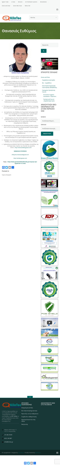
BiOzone (20, 2)
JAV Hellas (14, 416)
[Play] (49, 184)
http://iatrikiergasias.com (20, 158)
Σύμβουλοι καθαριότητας (29, 417)
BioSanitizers (43, 2)
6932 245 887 (8, 438)
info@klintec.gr (8, 442)
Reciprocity (24, 424)
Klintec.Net (27, 5)
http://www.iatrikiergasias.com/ (23, 147)
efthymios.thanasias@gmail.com (20, 154)
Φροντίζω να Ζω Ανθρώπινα (29, 414)
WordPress (38, 452)
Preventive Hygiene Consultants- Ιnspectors (49, 95)
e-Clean (13, 2)
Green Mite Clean (17, 5)
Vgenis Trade (5, 2)
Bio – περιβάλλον (47, 83)
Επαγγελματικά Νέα (27, 408)
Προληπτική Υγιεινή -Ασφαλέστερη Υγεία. (49, 100)
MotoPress (21, 452)
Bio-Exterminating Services (29, 411)
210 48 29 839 (8, 435)
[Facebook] (57, 9)
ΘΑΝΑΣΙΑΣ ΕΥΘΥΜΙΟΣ (20, 151)
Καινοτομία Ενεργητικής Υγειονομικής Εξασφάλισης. (49, 86)
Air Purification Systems (31, 2)
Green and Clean (6, 5)
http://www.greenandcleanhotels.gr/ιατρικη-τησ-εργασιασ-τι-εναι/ (22, 162)
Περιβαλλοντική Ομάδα (48, 80)
